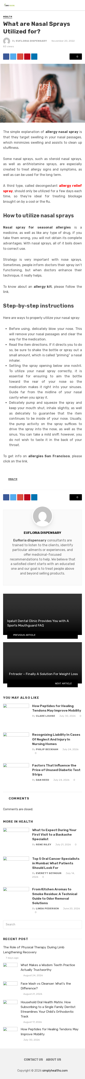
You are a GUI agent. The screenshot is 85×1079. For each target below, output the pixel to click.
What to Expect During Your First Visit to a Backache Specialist (54, 834)
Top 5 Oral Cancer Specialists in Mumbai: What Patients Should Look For (55, 863)
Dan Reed (42, 779)
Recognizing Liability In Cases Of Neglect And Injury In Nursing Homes (56, 739)
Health (7, 17)
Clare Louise (45, 715)
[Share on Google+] (20, 56)
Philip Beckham (47, 749)
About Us (53, 1059)
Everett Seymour (48, 873)
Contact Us (33, 1059)
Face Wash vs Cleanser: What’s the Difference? (46, 986)
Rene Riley (43, 844)
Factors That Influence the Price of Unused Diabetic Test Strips (56, 769)
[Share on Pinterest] (27, 56)
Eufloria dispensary (29, 540)
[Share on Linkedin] (34, 56)
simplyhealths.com (55, 1070)
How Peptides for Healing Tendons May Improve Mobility (56, 708)
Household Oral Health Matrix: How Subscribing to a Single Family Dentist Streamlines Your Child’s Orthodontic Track (48, 1009)
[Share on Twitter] (13, 56)
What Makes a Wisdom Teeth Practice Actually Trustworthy (48, 967)
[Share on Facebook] (6, 56)
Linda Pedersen (47, 908)
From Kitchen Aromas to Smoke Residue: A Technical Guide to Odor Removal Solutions (54, 896)
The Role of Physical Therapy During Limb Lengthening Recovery (33, 949)
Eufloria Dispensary (31, 40)
